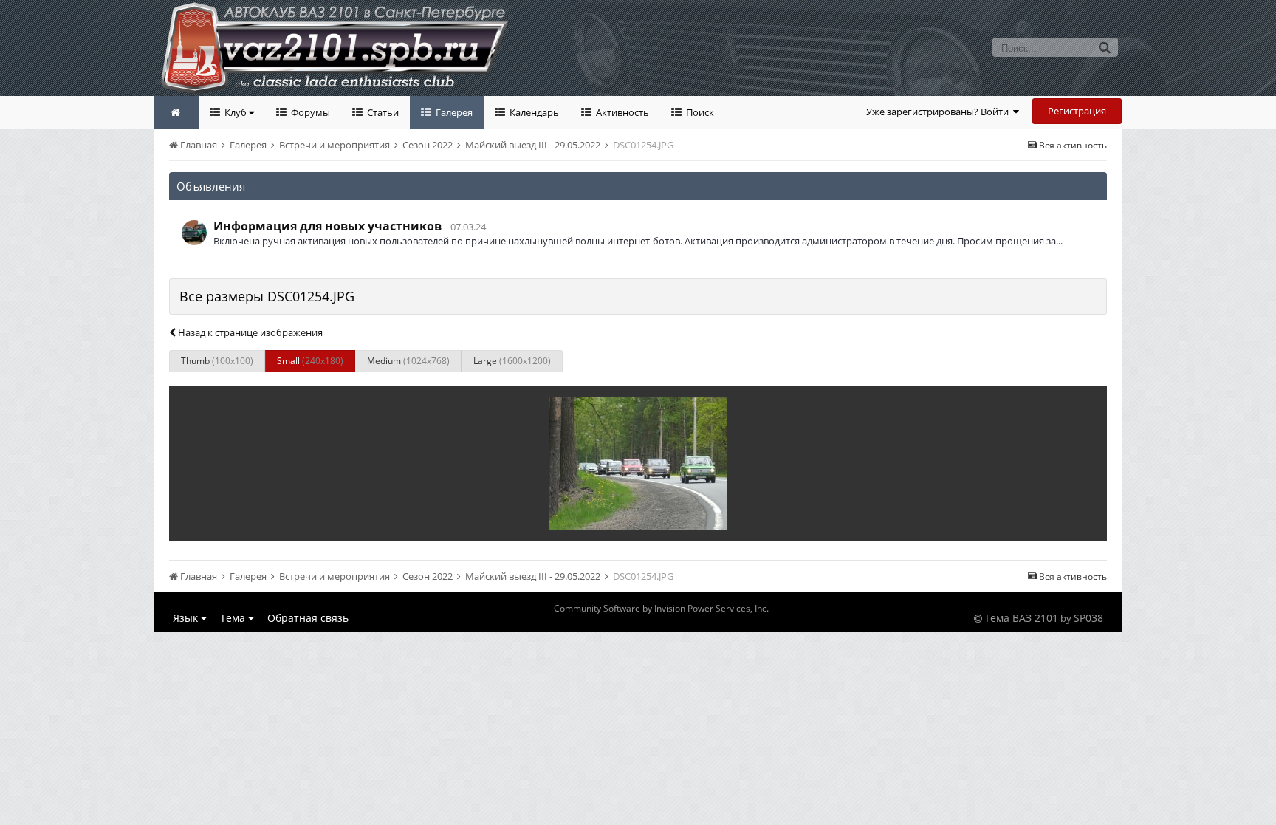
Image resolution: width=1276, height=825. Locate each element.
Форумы (309, 112)
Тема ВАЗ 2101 (1021, 618)
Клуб (235, 112)
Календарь (533, 112)
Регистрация (1077, 110)
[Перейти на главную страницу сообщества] (176, 112)
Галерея (453, 112)
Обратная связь (308, 618)
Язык (187, 618)
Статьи (382, 112)
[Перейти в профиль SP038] (194, 232)
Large (512, 361)
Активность (621, 112)
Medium (408, 361)
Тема (234, 618)
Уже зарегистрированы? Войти (939, 111)
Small (310, 361)
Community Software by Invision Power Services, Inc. (661, 608)
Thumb (217, 361)
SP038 (1088, 618)
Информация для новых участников (327, 226)
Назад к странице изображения (249, 332)
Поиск (699, 112)
